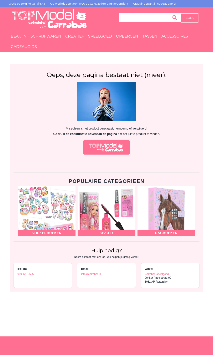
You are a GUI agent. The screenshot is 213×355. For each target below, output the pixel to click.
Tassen (149, 36)
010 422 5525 (25, 274)
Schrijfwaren (46, 36)
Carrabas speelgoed (157, 274)
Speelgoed (100, 36)
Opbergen (127, 36)
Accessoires (174, 36)
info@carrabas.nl (91, 274)
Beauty (18, 36)
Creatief (74, 36)
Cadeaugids (24, 46)
